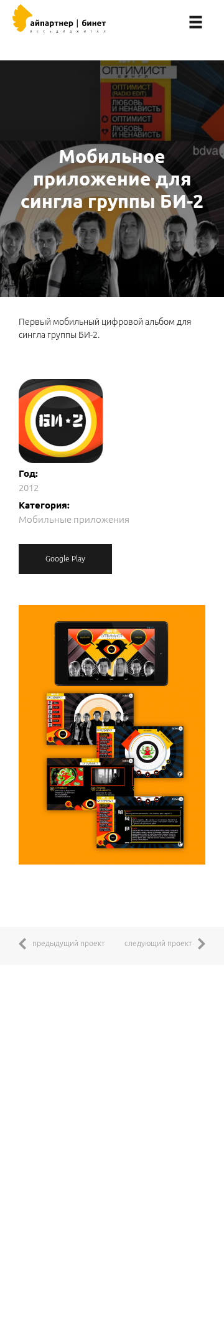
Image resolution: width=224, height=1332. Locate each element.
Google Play (65, 559)
